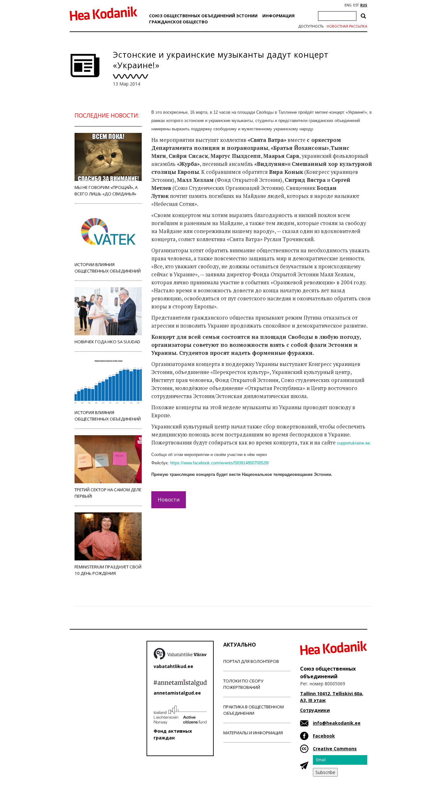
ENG (348, 5)
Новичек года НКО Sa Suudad (107, 342)
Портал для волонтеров (251, 661)
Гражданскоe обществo (178, 22)
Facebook (324, 736)
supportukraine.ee (353, 443)
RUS (363, 5)
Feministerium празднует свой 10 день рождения (108, 570)
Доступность (310, 26)
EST (356, 5)
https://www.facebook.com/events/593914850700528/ (219, 463)
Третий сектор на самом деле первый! (108, 493)
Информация (278, 16)
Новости (168, 499)
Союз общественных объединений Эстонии (203, 16)
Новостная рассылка (347, 26)
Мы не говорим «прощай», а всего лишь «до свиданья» (106, 190)
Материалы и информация (253, 733)
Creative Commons (335, 749)
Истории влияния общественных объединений (108, 268)
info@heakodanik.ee (337, 723)
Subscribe (325, 772)
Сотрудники (315, 710)
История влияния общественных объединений (108, 416)
